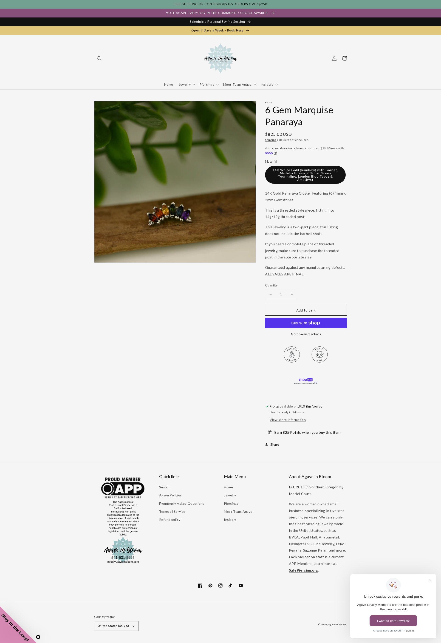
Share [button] (274, 444)
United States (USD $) (113, 626)
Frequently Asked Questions (181, 503)
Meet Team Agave (238, 511)
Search (164, 487)
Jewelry (230, 495)
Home (228, 487)
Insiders (230, 519)
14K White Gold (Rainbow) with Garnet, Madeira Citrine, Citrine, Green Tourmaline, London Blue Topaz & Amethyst (305, 174)
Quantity (271, 285)
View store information (288, 420)
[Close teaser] (38, 637)
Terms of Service (172, 511)
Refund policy (170, 519)
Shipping (271, 140)
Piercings (231, 503)
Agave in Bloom (337, 624)
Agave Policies (170, 495)
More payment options (306, 334)
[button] (99, 58)
